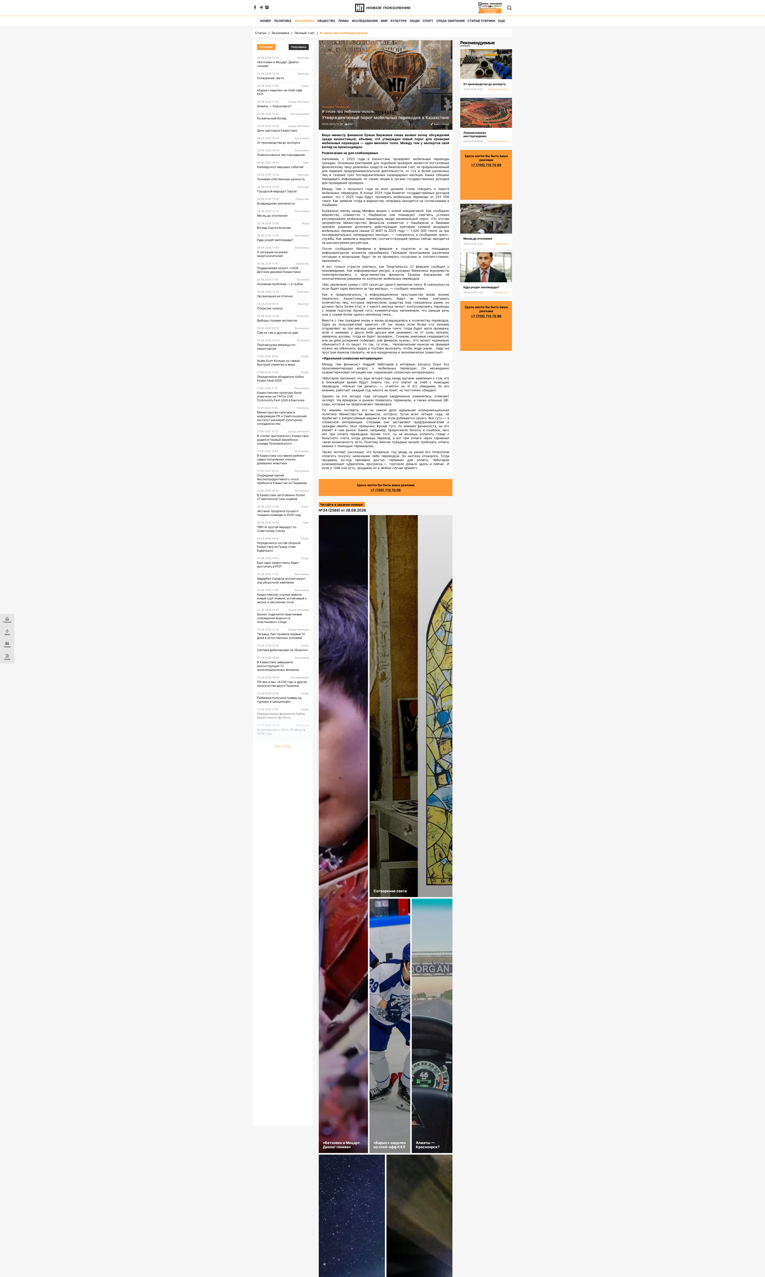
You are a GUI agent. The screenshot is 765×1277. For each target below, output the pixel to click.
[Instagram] (267, 8)
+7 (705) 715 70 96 (385, 490)
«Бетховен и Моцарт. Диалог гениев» (278, 64)
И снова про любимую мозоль (344, 33)
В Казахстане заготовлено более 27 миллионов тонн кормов (281, 497)
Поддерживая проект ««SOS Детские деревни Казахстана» (279, 270)
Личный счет (304, 33)
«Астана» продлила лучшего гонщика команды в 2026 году (279, 513)
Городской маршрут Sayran (277, 191)
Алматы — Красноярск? (274, 106)
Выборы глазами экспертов (277, 320)
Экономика (304, 20)
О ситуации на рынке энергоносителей (272, 254)
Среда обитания (450, 20)
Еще (501, 21)
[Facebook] (255, 8)
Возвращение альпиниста (276, 203)
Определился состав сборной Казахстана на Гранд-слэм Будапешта (278, 546)
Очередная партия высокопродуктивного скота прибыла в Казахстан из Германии (282, 479)
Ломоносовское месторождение (281, 155)
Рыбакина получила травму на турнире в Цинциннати (279, 699)
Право (343, 20)
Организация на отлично (275, 296)
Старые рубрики (481, 20)
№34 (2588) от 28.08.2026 (342, 510)
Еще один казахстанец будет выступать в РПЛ (278, 564)
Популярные (298, 47)
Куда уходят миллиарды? (275, 240)
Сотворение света (270, 78)
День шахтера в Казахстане (277, 130)
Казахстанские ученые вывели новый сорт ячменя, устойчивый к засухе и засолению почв (282, 598)
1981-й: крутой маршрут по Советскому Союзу (276, 529)
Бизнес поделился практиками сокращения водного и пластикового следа (279, 618)
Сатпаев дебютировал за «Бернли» (282, 650)
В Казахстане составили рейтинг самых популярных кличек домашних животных (281, 459)
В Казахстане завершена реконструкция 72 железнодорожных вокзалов (278, 666)
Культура (399, 20)
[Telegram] (261, 8)
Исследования (365, 20)
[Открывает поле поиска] (509, 7)
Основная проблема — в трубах (280, 284)
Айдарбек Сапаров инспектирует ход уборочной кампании (281, 580)
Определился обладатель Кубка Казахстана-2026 (280, 378)
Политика (282, 20)
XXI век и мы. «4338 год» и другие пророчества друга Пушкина (282, 684)
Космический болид (271, 118)
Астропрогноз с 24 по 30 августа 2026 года (281, 731)
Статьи (260, 33)
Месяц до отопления (272, 215)
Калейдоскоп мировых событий (280, 167)
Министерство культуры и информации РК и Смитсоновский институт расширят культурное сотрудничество (282, 418)
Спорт (428, 20)
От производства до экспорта (278, 143)
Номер (265, 20)
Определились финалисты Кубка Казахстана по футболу (281, 715)
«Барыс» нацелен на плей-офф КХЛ (279, 92)
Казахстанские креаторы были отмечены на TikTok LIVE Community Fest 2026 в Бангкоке (281, 396)
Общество (326, 20)
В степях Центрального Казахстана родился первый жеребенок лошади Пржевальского (282, 439)
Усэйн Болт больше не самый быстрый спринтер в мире (278, 362)
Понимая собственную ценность (281, 179)
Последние (266, 47)
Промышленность (498, 89)
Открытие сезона (269, 308)
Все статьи (283, 746)
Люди (415, 20)
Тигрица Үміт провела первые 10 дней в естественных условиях (281, 636)
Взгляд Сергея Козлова (274, 228)
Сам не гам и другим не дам (277, 332)
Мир (384, 20)
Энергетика (502, 243)
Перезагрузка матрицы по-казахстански (276, 346)
